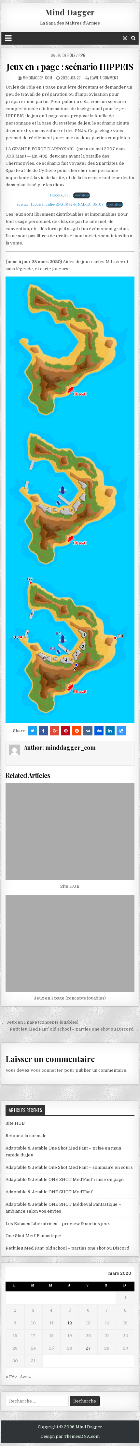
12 (69, 1322)
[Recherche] (133, 38)
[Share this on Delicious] (121, 730)
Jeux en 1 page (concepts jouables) (70, 998)
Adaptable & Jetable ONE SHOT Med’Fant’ (49, 1191)
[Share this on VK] (87, 730)
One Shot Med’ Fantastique (33, 1235)
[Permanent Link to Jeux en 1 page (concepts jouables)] (70, 943)
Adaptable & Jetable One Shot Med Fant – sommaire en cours (69, 1167)
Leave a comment (104, 77)
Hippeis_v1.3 (60, 195)
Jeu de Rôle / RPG (70, 55)
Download (81, 195)
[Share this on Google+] (54, 730)
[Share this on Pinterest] (65, 730)
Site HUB (69, 886)
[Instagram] (125, 38)
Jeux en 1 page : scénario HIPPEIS (70, 66)
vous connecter (47, 1070)
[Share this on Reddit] (76, 730)
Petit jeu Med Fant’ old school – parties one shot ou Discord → (74, 1029)
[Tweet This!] (32, 730)
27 (88, 1348)
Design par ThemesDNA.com (70, 1436)
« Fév (11, 1376)
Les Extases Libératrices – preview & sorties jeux (58, 1223)
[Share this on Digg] (99, 730)
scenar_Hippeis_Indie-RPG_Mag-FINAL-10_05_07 (60, 204)
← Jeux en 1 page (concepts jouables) (39, 1022)
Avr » (25, 1376)
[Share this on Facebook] (43, 730)
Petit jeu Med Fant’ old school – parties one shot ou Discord (67, 1248)
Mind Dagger (70, 12)
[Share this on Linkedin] (110, 730)
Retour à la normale (26, 1135)
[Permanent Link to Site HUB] (70, 831)
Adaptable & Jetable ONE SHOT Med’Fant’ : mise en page (65, 1179)
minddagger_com (37, 77)
